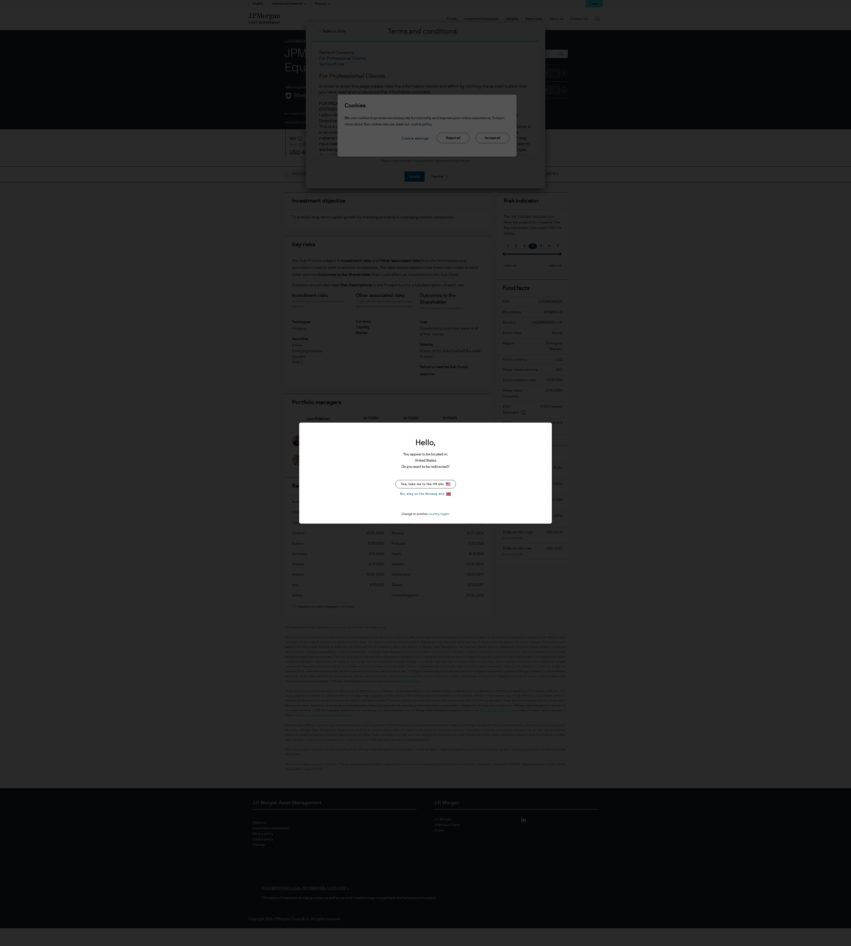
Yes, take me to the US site (422, 484)
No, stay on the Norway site (422, 493)
